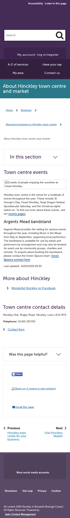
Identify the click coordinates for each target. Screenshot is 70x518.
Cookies (56, 490)
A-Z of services (18, 64)
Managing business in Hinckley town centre (31, 124)
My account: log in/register (38, 54)
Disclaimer (11, 490)
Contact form (16, 329)
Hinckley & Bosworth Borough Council (35, 18)
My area (18, 73)
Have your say (52, 64)
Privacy (42, 490)
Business (26, 110)
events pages (17, 213)
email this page (25, 407)
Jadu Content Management (20, 514)
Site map (27, 490)
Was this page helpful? (28, 354)
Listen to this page (55, 3)
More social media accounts (33, 472)
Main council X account (39, 461)
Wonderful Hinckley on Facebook (33, 288)
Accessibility (35, 3)
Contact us (52, 73)
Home (9, 110)
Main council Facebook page (27, 461)
